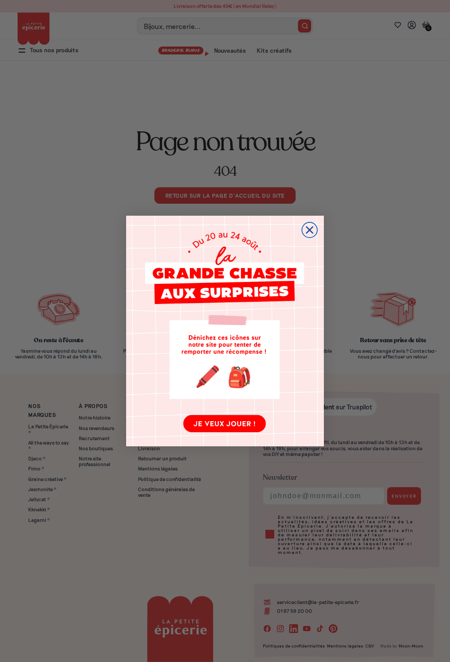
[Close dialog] (309, 230)
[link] (225, 331)
